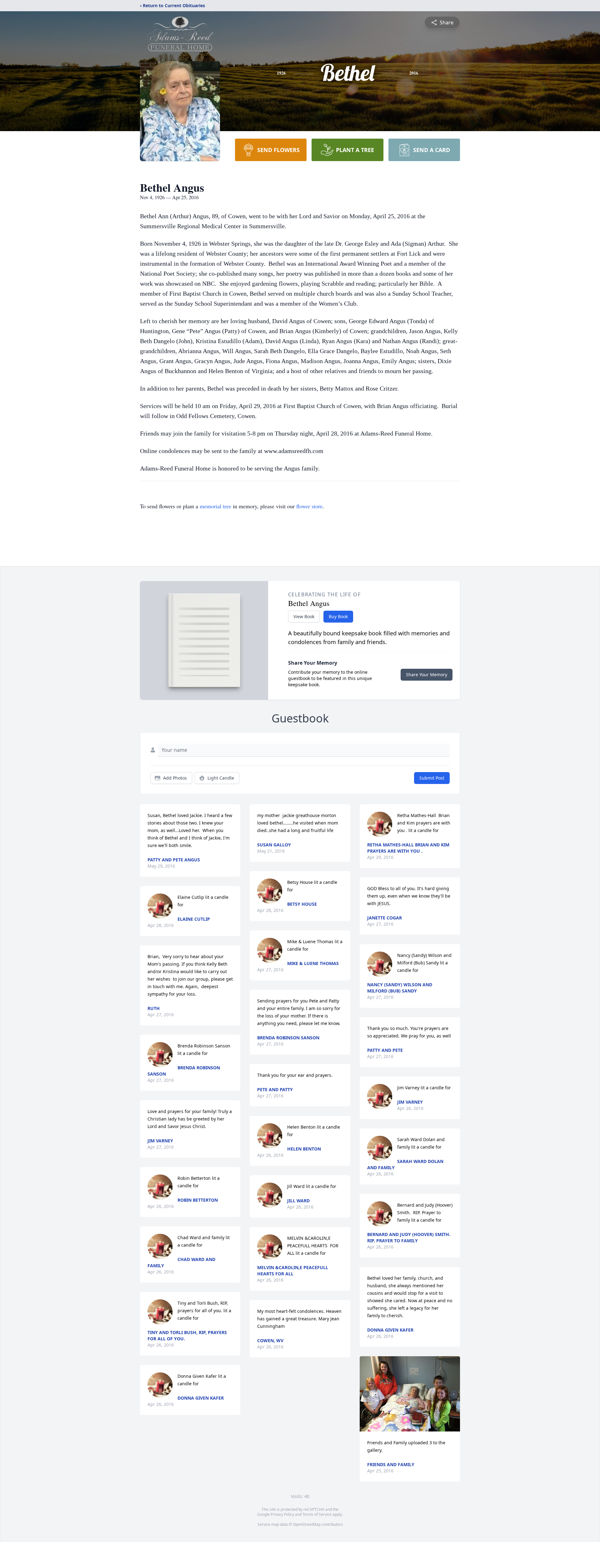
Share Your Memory (426, 674)
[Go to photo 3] (413, 1427)
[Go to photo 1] (406, 1427)
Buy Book (338, 616)
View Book (303, 616)
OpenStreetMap (307, 1524)
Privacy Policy (282, 1514)
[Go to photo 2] (409, 1427)
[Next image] (454, 1394)
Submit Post (431, 778)
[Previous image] (366, 1394)
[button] (410, 1393)
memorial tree (215, 506)
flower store (309, 506)
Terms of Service (317, 1514)
